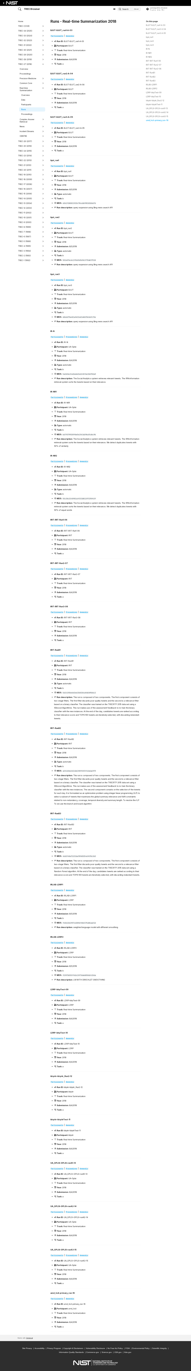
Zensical (29, 1338)
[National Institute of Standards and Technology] (10, 3)
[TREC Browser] (19, 9)
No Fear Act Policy (115, 1348)
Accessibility (40, 1348)
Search (125, 9)
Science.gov (107, 1352)
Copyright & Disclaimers (73, 1348)
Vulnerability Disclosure (95, 1348)
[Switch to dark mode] (114, 9)
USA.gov (118, 1352)
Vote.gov (127, 1352)
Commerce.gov (92, 1352)
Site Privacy (27, 1348)
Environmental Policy (141, 1348)
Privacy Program (54, 1348)
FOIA (127, 1348)
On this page (152, 21)
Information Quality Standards (71, 1352)
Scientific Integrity (159, 1348)
